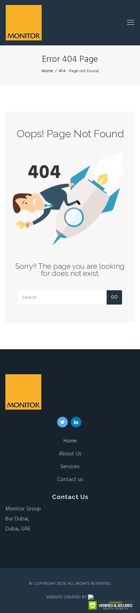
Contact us (70, 479)
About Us (70, 454)
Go (114, 297)
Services (70, 467)
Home (70, 441)
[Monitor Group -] (23, 22)
